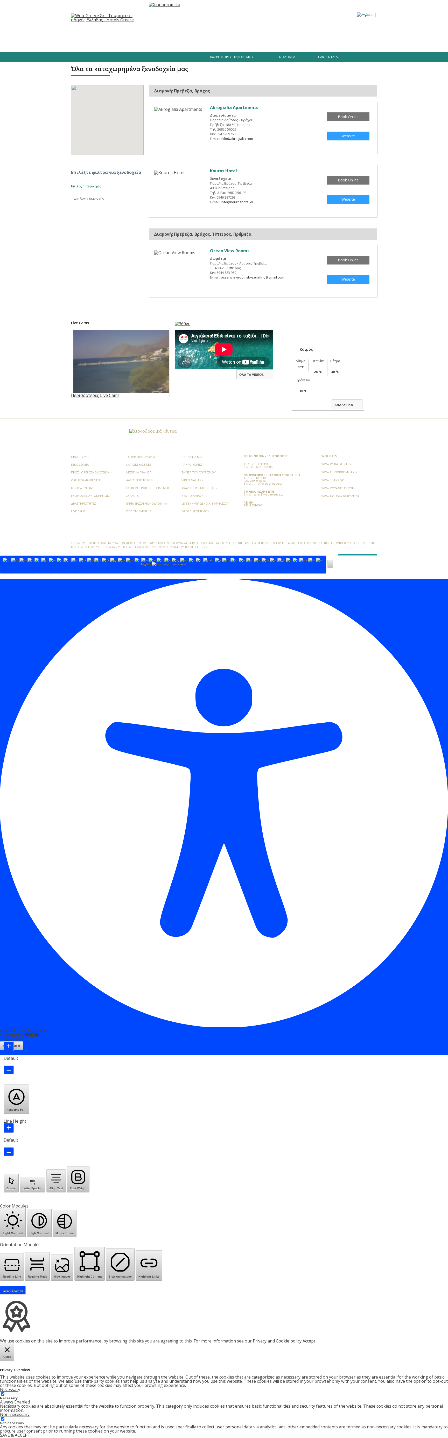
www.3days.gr (332, 480)
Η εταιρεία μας (192, 457)
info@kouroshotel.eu (237, 202)
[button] (330, 564)
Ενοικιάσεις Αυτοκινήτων (90, 496)
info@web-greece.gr (268, 483)
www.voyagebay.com (338, 488)
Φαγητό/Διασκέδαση (168, 30)
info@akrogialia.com (237, 138)
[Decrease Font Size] (9, 1070)
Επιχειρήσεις (205, 30)
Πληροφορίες (301, 30)
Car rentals (328, 57)
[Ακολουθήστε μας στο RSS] (134, 59)
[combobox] (163, 564)
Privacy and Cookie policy (277, 1341)
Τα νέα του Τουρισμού (198, 472)
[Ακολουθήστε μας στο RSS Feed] (109, 432)
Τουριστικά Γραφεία (140, 457)
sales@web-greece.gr (269, 494)
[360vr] (182, 324)
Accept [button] (309, 1341)
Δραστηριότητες (267, 30)
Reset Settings (13, 1290)
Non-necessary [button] (15, 1414)
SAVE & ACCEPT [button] (15, 1435)
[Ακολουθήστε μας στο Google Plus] (117, 59)
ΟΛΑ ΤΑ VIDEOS (251, 374)
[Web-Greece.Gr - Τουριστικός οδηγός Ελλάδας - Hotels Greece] (107, 17)
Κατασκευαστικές (138, 464)
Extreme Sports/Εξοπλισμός (148, 488)
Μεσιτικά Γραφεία (138, 472)
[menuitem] (365, 14)
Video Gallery (192, 480)
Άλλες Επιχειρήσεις (139, 480)
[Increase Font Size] (9, 1046)
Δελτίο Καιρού (192, 496)
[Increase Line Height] (9, 1128)
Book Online (348, 116)
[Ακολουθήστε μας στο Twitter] (108, 59)
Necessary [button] (10, 1389)
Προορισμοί (104, 30)
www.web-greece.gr (337, 464)
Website (348, 135)
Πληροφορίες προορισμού (231, 57)
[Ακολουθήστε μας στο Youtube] (126, 59)
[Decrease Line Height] (9, 1151)
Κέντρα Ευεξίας (82, 488)
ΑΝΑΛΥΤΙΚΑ (343, 404)
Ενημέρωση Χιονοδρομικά (146, 503)
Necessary (9, 1398)
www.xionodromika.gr (339, 472)
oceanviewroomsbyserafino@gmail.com (252, 277)
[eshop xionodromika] (164, 5)
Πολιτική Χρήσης (138, 511)
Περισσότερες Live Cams (95, 395)
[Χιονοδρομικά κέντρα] (153, 431)
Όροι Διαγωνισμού (195, 511)
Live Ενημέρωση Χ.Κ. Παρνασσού (205, 503)
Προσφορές (235, 30)
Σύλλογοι (133, 496)
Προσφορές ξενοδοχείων (90, 472)
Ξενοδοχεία (133, 30)
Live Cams (78, 511)
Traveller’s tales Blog (338, 30)
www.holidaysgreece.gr (340, 496)
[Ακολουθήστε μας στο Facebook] (99, 59)
